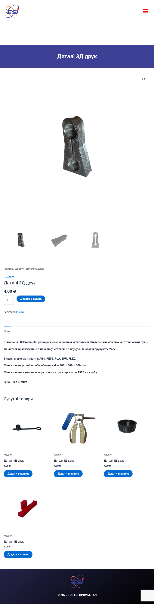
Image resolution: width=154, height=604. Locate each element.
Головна (8, 268)
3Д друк (19, 268)
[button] (144, 79)
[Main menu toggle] (145, 11)
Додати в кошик (31, 298)
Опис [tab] (7, 331)
